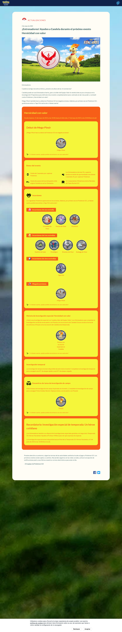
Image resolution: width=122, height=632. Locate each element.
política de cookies (36, 623)
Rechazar (76, 629)
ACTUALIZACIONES (37, 20)
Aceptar (87, 629)
